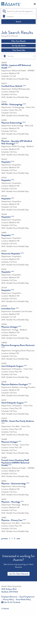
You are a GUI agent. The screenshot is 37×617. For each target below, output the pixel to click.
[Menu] (35, 4)
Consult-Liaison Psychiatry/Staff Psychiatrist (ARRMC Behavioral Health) (15, 463)
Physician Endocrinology (11, 122)
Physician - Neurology (10, 501)
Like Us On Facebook (11, 602)
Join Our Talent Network (18, 573)
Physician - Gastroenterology (13, 483)
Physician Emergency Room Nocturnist (18, 345)
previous (4, 538)
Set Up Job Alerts (18, 45)
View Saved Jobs (18, 50)
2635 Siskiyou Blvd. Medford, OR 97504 (9, 590)
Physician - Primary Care (11, 520)
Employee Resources (9, 596)
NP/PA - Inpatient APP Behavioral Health (16, 66)
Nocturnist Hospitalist (10, 253)
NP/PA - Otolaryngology (11, 104)
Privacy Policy (8, 599)
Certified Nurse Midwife (11, 86)
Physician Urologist (9, 326)
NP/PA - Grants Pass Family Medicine (17, 421)
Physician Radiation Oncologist (14, 384)
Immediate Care (8, 308)
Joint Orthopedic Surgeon (12, 366)
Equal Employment (27, 596)
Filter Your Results (18, 41)
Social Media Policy (23, 599)
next (18, 538)
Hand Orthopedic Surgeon (12, 402)
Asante (6, 608)
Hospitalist (6, 161)
